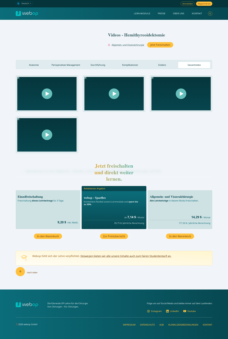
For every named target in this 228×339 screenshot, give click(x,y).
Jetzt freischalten (160, 45)
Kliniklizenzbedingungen (183, 324)
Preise (161, 13)
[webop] (27, 14)
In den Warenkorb (48, 236)
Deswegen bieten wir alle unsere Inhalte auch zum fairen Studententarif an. (125, 256)
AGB (161, 324)
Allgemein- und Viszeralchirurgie (128, 44)
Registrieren (204, 3)
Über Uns (178, 13)
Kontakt (197, 13)
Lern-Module (142, 13)
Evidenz (162, 64)
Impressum (129, 324)
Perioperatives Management (66, 64)
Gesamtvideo (194, 64)
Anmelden (187, 3)
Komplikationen (130, 64)
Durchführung (98, 64)
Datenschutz (147, 324)
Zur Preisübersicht (114, 236)
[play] (47, 93)
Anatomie (34, 64)
